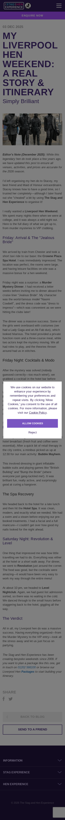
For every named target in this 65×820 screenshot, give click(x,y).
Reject (32, 432)
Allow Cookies (32, 423)
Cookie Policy (38, 412)
